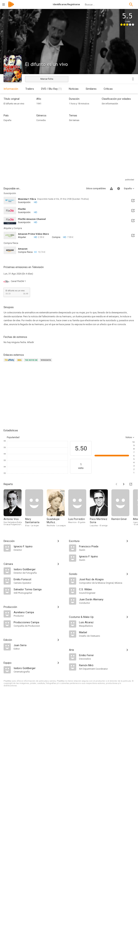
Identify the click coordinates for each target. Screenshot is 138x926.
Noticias (74, 88)
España (7, 120)
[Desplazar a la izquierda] (116, 484)
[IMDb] (20, 362)
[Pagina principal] (11, 6)
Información (11, 88)
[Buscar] (131, 4)
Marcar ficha (46, 79)
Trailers (29, 88)
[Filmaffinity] (10, 362)
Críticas (108, 88)
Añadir (30, 342)
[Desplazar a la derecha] (123, 484)
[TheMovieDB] (32, 362)
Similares (91, 88)
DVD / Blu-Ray (51, 88)
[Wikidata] (46, 362)
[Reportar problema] (111, 188)
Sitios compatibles (96, 188)
